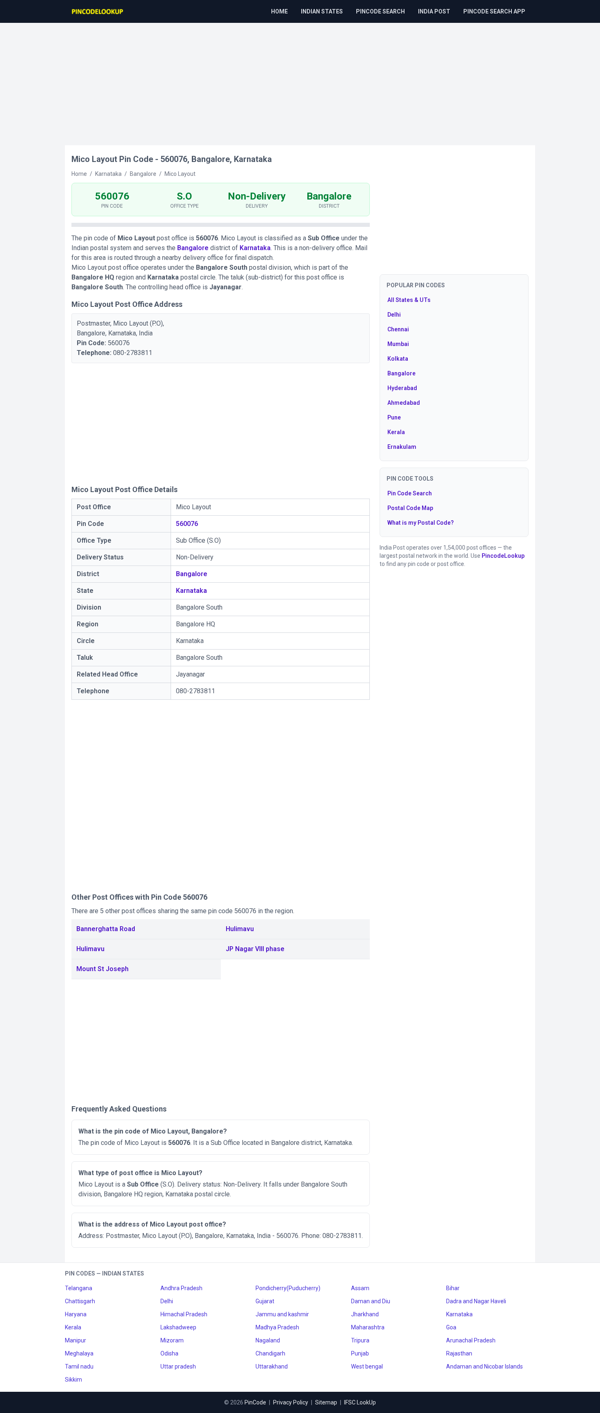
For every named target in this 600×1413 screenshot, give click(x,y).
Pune (394, 417)
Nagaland (268, 1340)
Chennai (398, 329)
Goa (451, 1327)
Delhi (394, 314)
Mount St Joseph (102, 969)
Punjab (360, 1353)
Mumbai (398, 344)
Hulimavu (240, 929)
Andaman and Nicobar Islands (484, 1366)
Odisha (169, 1353)
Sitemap (326, 1402)
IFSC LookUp (360, 1402)
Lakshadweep (178, 1327)
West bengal (367, 1366)
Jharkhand (365, 1314)
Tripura (360, 1340)
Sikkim (73, 1379)
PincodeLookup (503, 555)
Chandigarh (270, 1353)
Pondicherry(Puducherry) (288, 1288)
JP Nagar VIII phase (255, 949)
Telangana (78, 1288)
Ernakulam (401, 447)
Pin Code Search (409, 493)
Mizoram (172, 1340)
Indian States (322, 11)
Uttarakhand (272, 1366)
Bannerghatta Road (105, 929)
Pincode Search (380, 11)
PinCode (255, 1402)
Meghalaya (79, 1353)
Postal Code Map (410, 508)
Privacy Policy (290, 1402)
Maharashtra (367, 1327)
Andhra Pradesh (181, 1288)
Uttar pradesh (178, 1366)
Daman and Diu (370, 1301)
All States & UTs (409, 300)
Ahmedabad (403, 402)
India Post (434, 11)
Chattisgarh (80, 1301)
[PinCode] (97, 11)
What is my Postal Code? (420, 522)
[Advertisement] (300, 80)
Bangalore (193, 248)
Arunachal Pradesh (471, 1340)
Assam (360, 1288)
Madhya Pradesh (277, 1327)
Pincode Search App (494, 11)
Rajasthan (459, 1353)
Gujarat (265, 1301)
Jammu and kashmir (282, 1314)
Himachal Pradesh (183, 1314)
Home (279, 11)
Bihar (453, 1288)
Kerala (396, 432)
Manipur (75, 1340)
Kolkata (397, 358)
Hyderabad (402, 388)
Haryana (76, 1314)
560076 (187, 524)
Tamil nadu (79, 1366)
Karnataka (255, 248)
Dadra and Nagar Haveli (476, 1301)
